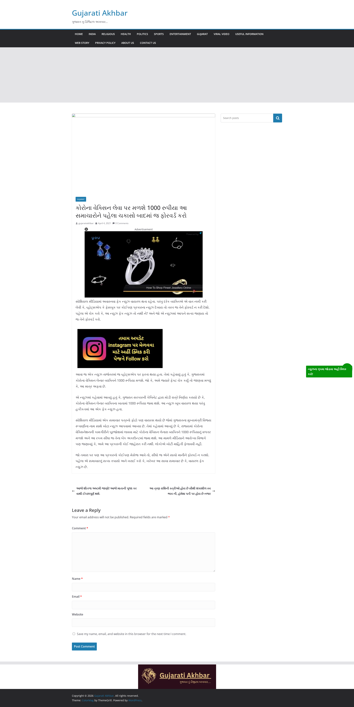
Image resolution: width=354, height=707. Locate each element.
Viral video (221, 34)
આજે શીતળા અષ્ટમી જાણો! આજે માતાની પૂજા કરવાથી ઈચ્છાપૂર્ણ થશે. (106, 491)
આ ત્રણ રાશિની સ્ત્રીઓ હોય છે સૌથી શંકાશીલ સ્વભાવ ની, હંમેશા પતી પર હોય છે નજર (180, 491)
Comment (80, 528)
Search (277, 118)
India (92, 34)
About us (127, 43)
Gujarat (202, 34)
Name (77, 579)
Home (79, 34)
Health (126, 34)
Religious (108, 34)
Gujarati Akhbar (100, 13)
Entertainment (180, 34)
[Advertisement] (177, 75)
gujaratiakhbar (86, 223)
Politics (142, 34)
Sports (159, 34)
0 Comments (122, 223)
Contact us (148, 43)
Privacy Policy (105, 43)
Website (77, 614)
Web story (82, 43)
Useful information (249, 34)
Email (77, 597)
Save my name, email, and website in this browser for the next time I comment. (131, 634)
